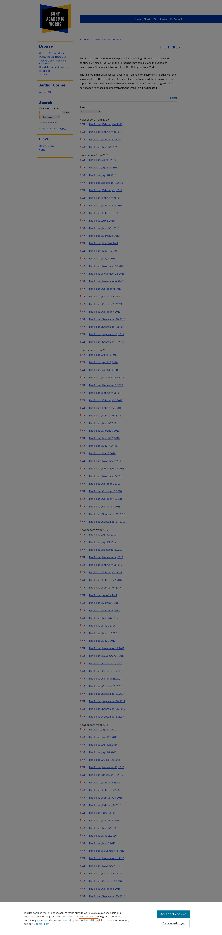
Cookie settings (89, 920)
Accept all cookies (173, 914)
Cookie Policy (41, 923)
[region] (111, 918)
